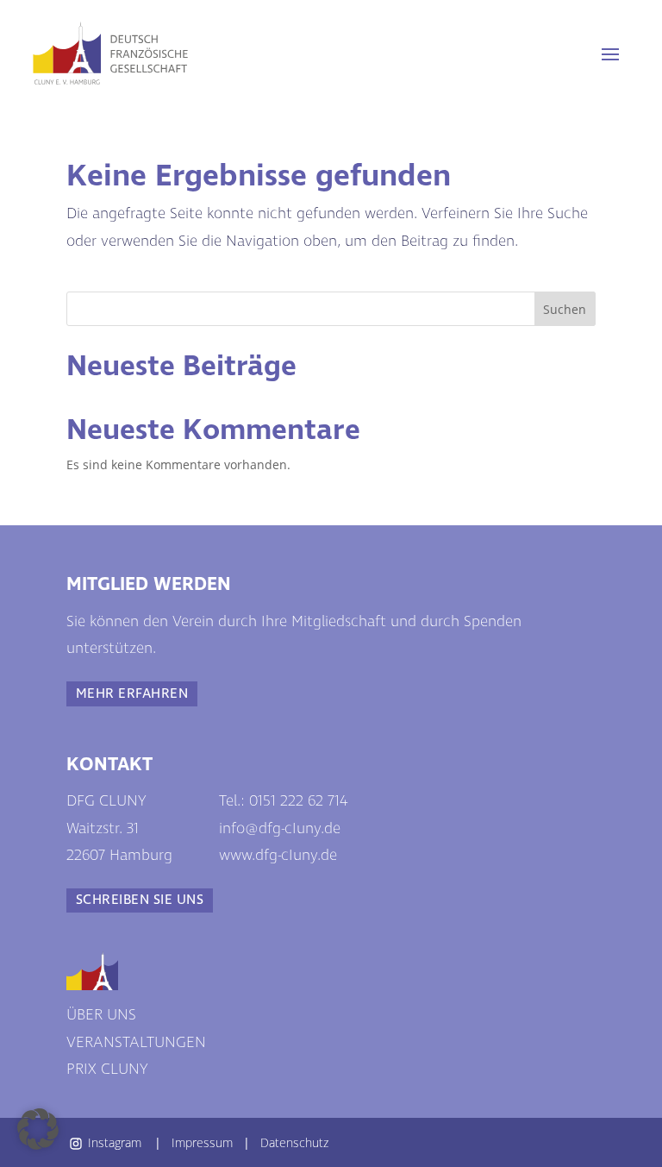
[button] (38, 1129)
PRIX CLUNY (107, 1069)
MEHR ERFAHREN (132, 694)
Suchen (564, 309)
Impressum (202, 1142)
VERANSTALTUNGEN (136, 1042)
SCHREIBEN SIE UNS (139, 900)
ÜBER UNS (101, 1015)
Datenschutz (294, 1142)
